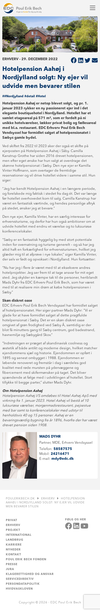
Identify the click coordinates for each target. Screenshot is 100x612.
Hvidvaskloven (19, 589)
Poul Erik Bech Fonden (26, 559)
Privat (11, 520)
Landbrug (14, 540)
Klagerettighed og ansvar (30, 574)
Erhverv (13, 525)
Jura (10, 569)
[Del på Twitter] (87, 61)
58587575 (62, 449)
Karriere (14, 544)
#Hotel (41, 96)
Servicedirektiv (20, 579)
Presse (11, 564)
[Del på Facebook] (74, 61)
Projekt (13, 530)
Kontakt (13, 554)
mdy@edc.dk (62, 459)
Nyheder (13, 549)
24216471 (60, 454)
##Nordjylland (12, 96)
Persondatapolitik (23, 584)
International (18, 535)
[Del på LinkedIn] (80, 61)
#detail (29, 96)
